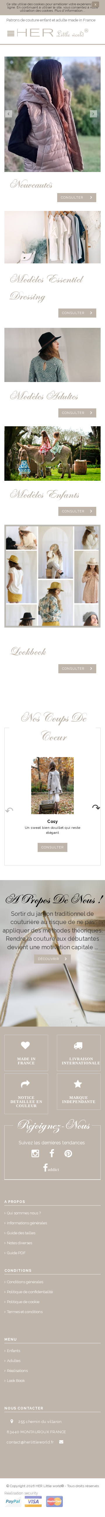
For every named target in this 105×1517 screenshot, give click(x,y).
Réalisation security (21, 1493)
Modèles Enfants (44, 495)
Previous (5, 806)
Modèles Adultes (43, 396)
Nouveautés (30, 185)
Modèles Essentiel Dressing (45, 287)
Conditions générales (25, 1282)
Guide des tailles (21, 1233)
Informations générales (27, 1223)
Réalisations (17, 1370)
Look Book (16, 1380)
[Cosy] (52, 785)
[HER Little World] (52, 33)
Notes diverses (19, 1243)
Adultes (13, 1361)
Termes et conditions (25, 1312)
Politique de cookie (23, 1302)
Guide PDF (16, 1253)
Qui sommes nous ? (24, 1213)
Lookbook (27, 652)
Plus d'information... (70, 11)
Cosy (52, 821)
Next (100, 806)
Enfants (13, 1351)
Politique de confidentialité (30, 1292)
